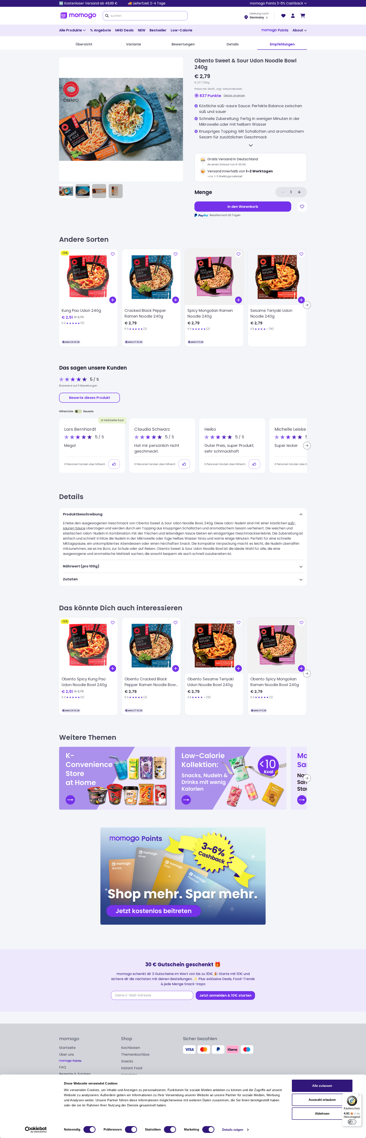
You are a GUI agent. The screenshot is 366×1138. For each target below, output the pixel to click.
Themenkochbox (135, 1054)
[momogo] (78, 15)
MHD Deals (124, 30)
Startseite (67, 1047)
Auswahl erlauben (322, 1099)
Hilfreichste (66, 411)
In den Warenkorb (242, 206)
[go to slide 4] (116, 191)
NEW (141, 30)
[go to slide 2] (83, 191)
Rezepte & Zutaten (74, 1074)
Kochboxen (130, 1047)
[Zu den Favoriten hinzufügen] (302, 206)
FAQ (62, 1067)
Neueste (88, 411)
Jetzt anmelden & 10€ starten (225, 995)
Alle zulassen (322, 1085)
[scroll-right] (307, 305)
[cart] (302, 16)
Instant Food (131, 1068)
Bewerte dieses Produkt (89, 397)
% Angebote (100, 30)
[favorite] (283, 16)
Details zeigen (232, 1129)
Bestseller (158, 30)
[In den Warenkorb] (112, 300)
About (298, 30)
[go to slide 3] (99, 191)
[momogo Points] (275, 30)
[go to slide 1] (66, 191)
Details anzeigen (234, 95)
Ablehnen (322, 1113)
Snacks (127, 1061)
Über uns (66, 1054)
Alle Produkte (70, 30)
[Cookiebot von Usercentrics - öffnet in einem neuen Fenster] (35, 1130)
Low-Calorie (181, 30)
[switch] (131, 1129)
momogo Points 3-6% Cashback (276, 3)
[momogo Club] (293, 16)
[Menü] (359, 1096)
